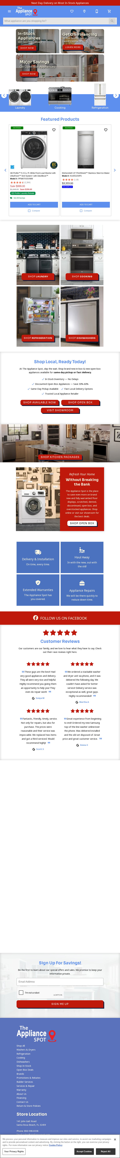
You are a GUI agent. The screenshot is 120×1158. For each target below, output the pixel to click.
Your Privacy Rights (14, 1151)
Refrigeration (23, 1053)
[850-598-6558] (97, 11)
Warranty (21, 1089)
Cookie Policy (55, 1145)
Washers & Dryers (26, 1049)
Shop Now (27, 48)
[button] (9, 11)
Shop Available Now (39, 402)
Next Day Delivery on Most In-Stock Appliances (60, 3)
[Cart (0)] (109, 11)
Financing (21, 1097)
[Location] (84, 11)
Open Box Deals (25, 1069)
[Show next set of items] (115, 170)
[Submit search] (112, 21)
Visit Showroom (60, 410)
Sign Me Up (60, 1004)
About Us (21, 1093)
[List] (72, 11)
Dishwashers (23, 1061)
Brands (20, 1073)
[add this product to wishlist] (54, 130)
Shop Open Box (80, 402)
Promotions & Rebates (28, 1077)
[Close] (115, 1139)
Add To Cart (34, 205)
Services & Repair (26, 1085)
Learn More (73, 47)
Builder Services (25, 1081)
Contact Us (22, 1101)
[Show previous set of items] (5, 170)
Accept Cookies (84, 1151)
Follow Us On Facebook (63, 618)
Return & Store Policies (29, 1105)
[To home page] (27, 11)
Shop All (21, 1045)
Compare (36, 211)
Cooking (21, 1057)
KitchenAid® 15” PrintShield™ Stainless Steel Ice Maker (86, 173)
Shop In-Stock (24, 1065)
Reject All (105, 1151)
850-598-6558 (31, 1130)
